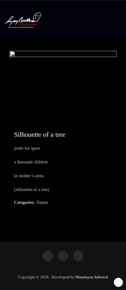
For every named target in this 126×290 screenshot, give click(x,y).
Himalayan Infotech (92, 277)
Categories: (24, 202)
